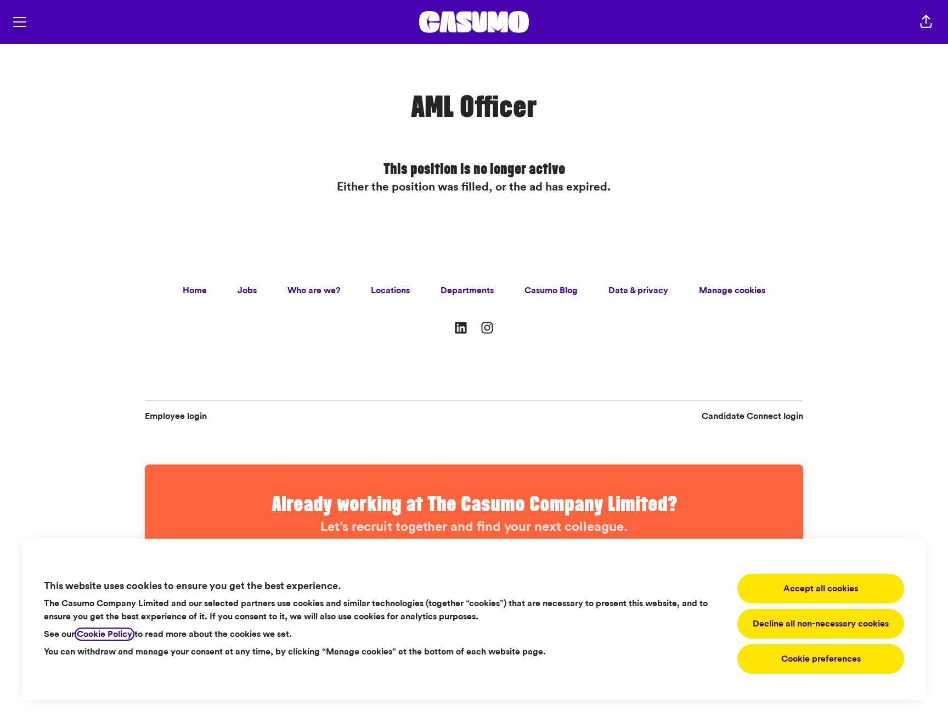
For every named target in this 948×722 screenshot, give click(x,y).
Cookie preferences (821, 658)
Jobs (247, 290)
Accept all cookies (820, 588)
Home (195, 290)
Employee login (176, 416)
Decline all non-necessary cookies (821, 623)
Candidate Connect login (752, 416)
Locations (390, 290)
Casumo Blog (551, 290)
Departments (467, 290)
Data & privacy (638, 290)
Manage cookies (732, 290)
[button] (926, 22)
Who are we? (313, 290)
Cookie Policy (104, 634)
